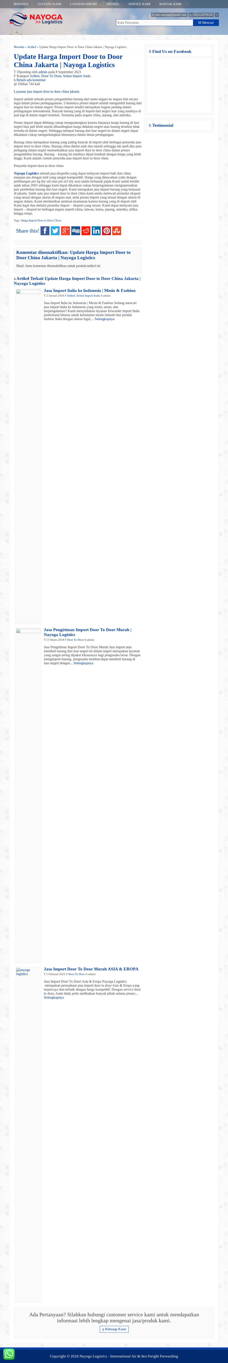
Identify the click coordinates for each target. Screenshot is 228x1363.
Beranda (21, 4)
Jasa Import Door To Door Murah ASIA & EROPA (91, 969)
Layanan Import (83, 4)
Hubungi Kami (114, 1329)
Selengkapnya (104, 319)
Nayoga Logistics (26, 173)
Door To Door (51, 76)
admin (43, 72)
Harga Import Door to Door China (41, 220)
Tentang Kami (49, 4)
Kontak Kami (170, 4)
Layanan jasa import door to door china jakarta (46, 91)
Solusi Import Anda (76, 76)
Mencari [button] (206, 22)
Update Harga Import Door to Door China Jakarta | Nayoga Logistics (68, 60)
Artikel (113, 4)
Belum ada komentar (31, 80)
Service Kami (139, 4)
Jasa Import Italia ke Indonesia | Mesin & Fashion (90, 290)
